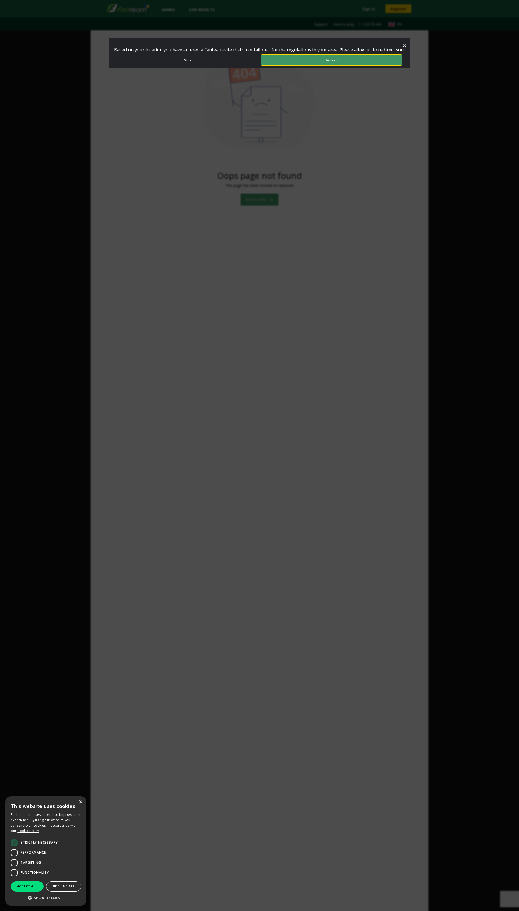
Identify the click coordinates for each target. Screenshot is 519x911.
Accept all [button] (27, 886)
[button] (46, 897)
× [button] (80, 802)
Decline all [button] (64, 886)
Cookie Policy (28, 831)
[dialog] (45, 851)
